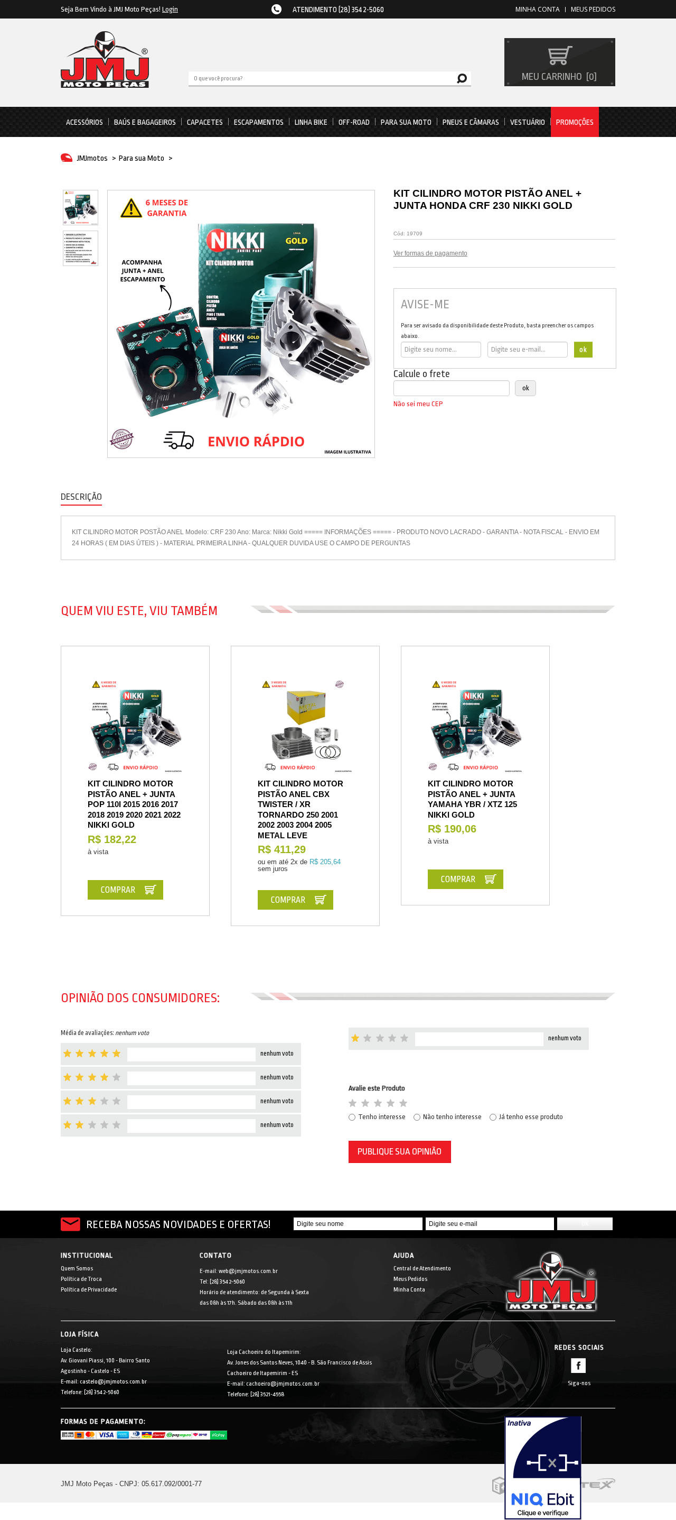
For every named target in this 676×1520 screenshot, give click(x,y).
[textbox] (330, 78)
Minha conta (537, 9)
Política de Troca (81, 1279)
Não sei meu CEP (418, 404)
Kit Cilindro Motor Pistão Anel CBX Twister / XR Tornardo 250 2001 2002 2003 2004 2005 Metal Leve (300, 809)
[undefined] (241, 323)
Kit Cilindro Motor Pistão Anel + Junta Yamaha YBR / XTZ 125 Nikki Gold (472, 799)
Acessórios (84, 122)
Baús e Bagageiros (145, 122)
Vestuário (527, 122)
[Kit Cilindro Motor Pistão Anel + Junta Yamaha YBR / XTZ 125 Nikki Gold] (475, 725)
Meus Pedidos (593, 9)
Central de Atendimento (422, 1268)
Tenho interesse (382, 1117)
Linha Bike (311, 122)
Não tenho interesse (452, 1117)
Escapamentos (259, 122)
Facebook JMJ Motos (578, 1365)
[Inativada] (559, 1468)
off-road (354, 122)
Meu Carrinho (558, 77)
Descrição (81, 497)
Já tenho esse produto (531, 1117)
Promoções (575, 122)
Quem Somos (77, 1268)
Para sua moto (406, 122)
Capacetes (205, 122)
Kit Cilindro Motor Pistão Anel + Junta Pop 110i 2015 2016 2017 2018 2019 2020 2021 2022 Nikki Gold (134, 804)
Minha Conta (409, 1289)
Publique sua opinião (400, 1152)
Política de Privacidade (89, 1289)
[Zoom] (80, 207)
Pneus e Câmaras (471, 122)
